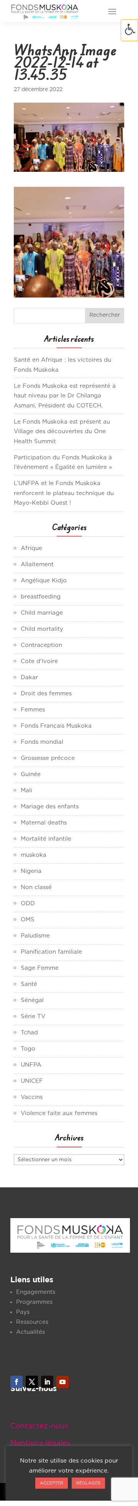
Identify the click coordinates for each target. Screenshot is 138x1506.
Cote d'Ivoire (39, 661)
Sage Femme (40, 968)
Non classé (36, 887)
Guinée (31, 774)
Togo (28, 1049)
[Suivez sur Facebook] (16, 1382)
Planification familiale (51, 952)
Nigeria (31, 871)
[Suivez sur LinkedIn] (47, 1382)
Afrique (31, 548)
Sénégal (32, 1000)
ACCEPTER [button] (51, 1483)
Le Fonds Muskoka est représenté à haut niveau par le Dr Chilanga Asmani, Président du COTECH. (65, 396)
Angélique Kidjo (44, 580)
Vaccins (32, 1097)
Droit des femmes (46, 693)
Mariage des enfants (50, 807)
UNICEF (32, 1081)
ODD (28, 903)
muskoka (33, 855)
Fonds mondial (42, 742)
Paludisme (35, 936)
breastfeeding (41, 597)
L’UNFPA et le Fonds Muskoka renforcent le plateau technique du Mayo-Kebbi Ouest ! (64, 493)
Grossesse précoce (48, 758)
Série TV (33, 1016)
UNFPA (31, 1065)
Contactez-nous (39, 1426)
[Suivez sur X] (32, 1382)
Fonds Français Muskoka (56, 726)
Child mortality (42, 629)
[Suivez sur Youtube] (62, 1382)
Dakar (29, 677)
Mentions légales (40, 1443)
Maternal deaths (44, 823)
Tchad (29, 1033)
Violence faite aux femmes (59, 1113)
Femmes (33, 710)
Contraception (41, 645)
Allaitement (37, 564)
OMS (27, 920)
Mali (26, 790)
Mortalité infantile (46, 839)
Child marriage (42, 613)
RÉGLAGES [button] (88, 1483)
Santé (29, 984)
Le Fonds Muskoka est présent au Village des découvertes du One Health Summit (62, 431)
